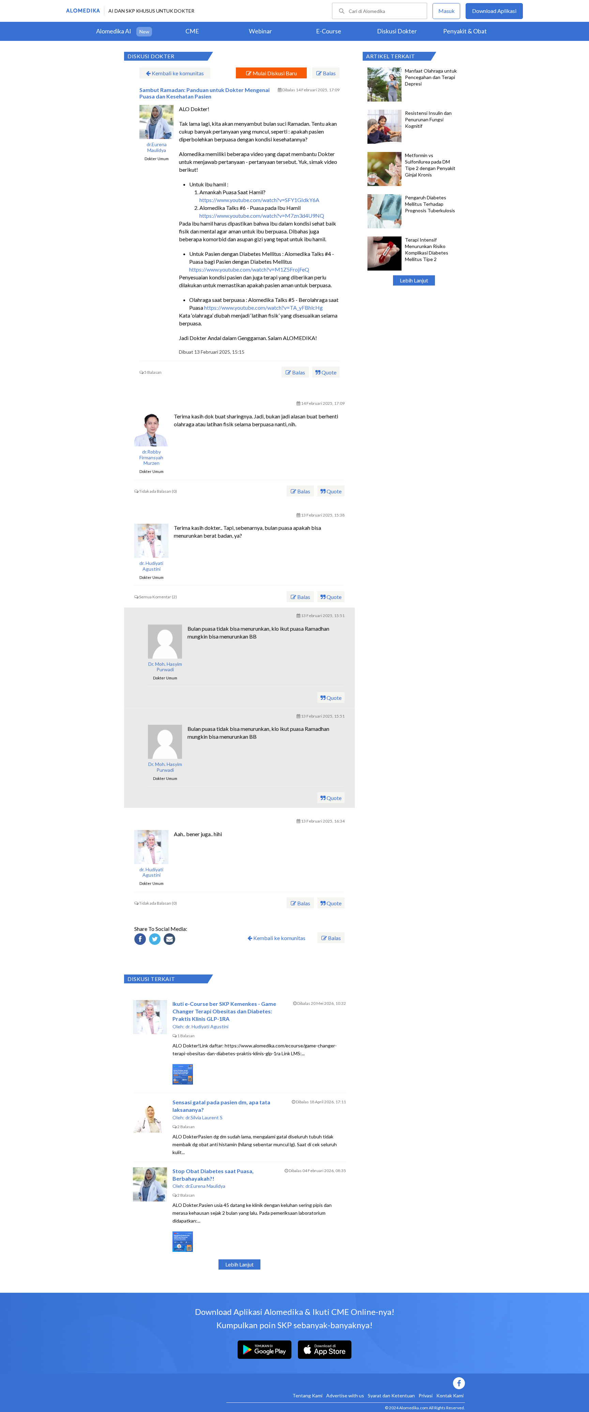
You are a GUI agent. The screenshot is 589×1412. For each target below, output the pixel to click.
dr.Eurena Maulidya (157, 147)
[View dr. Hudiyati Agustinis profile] (151, 541)
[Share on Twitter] (156, 940)
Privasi (426, 1395)
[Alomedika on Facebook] (345, 1383)
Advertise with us (345, 1395)
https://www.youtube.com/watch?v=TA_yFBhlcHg (263, 307)
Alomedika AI (113, 31)
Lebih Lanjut (414, 280)
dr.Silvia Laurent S (204, 1117)
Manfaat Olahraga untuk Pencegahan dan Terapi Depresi (431, 77)
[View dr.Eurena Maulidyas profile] (156, 122)
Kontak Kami (450, 1395)
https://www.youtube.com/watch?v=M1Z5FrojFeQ (249, 269)
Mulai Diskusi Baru (274, 73)
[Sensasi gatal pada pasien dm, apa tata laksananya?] (150, 1116)
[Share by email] (170, 940)
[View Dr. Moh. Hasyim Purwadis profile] (165, 642)
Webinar (260, 31)
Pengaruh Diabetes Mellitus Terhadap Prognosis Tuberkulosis (430, 204)
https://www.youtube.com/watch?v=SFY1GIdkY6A (259, 200)
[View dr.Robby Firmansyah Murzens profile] (151, 429)
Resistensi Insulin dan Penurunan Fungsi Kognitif (428, 119)
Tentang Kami (307, 1395)
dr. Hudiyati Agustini (151, 566)
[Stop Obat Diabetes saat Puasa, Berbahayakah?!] (150, 1184)
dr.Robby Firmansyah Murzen (151, 457)
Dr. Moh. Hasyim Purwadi (165, 667)
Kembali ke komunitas (177, 73)
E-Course (328, 31)
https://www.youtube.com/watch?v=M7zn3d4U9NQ (261, 215)
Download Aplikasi (494, 10)
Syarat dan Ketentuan (391, 1395)
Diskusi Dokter (397, 31)
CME (192, 31)
